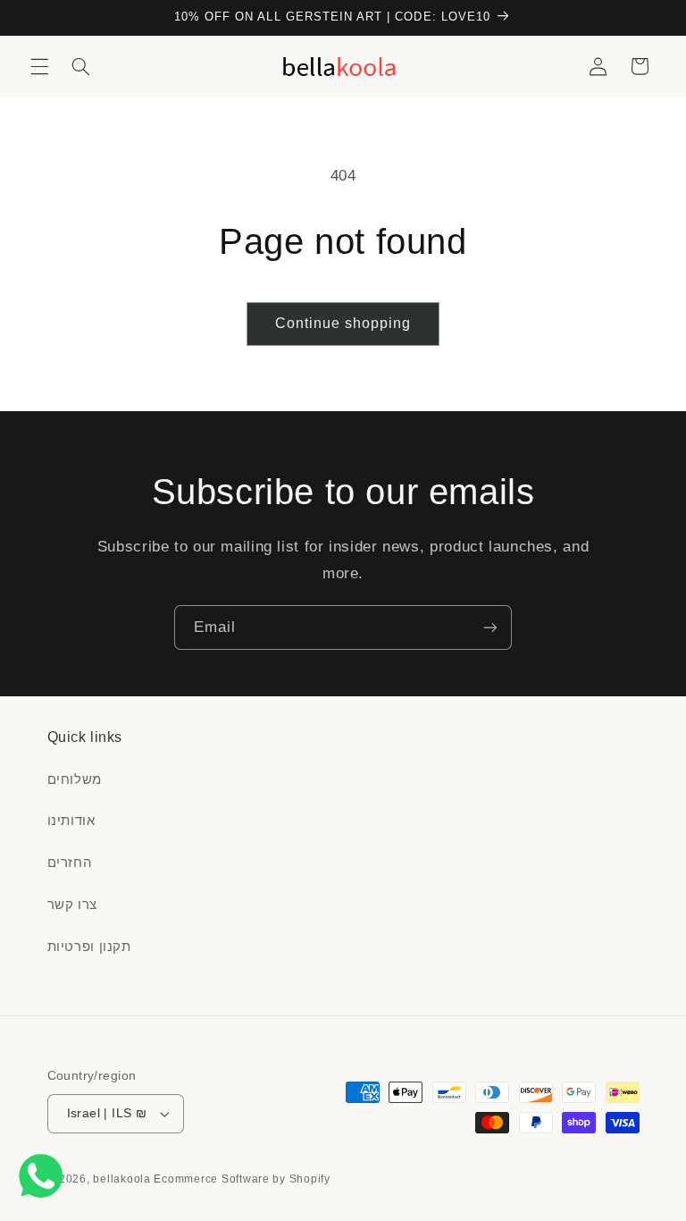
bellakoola (123, 1179)
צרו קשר (72, 904)
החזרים (70, 862)
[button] (39, 66)
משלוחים (74, 779)
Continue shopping (343, 323)
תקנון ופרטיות (89, 946)
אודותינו (71, 820)
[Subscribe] (490, 627)
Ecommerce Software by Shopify (242, 1179)
